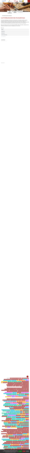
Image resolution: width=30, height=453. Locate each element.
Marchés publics (15, 12)
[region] (15, 51)
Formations (20, 11)
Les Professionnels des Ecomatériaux (7, 15)
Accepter (20, 451)
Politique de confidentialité (27, 451)
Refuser (23, 451)
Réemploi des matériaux (10, 12)
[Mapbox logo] (3, 62)
